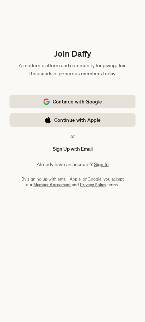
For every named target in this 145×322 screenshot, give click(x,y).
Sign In (101, 164)
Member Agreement (52, 185)
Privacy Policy (93, 185)
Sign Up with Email (73, 149)
